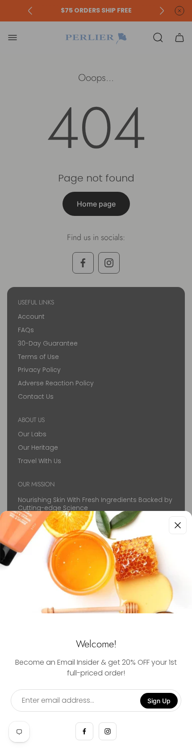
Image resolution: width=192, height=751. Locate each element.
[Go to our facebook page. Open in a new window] (84, 731)
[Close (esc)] (178, 525)
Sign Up (159, 701)
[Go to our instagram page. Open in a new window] (108, 731)
